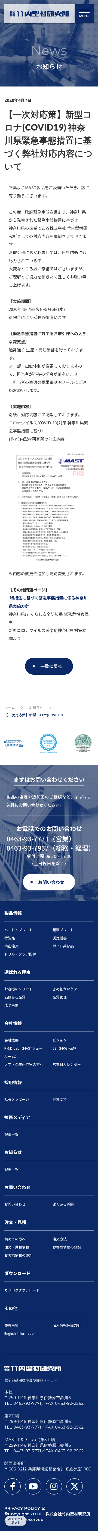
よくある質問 (63, 1204)
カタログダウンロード (22, 1290)
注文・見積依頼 (16, 1247)
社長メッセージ (16, 1099)
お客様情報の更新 (18, 1255)
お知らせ (36, 707)
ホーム (9, 707)
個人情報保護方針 (67, 1325)
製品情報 (13, 913)
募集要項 (60, 1099)
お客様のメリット (18, 988)
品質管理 (60, 997)
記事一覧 (11, 1134)
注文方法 (60, 1239)
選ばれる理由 (17, 972)
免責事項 (11, 1325)
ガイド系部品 (63, 945)
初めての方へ (15, 1239)
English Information (20, 1333)
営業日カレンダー (67, 1064)
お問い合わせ (17, 1187)
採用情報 (13, 1082)
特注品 (9, 937)
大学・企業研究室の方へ (23, 1064)
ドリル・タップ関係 (20, 954)
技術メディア (17, 1117)
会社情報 (13, 1023)
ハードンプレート (18, 929)
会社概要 (11, 1040)
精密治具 (11, 945)
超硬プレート (63, 929)
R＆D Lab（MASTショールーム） (23, 1052)
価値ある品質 (15, 997)
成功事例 (11, 1005)
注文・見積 (15, 1222)
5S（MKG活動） (65, 1048)
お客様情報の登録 (67, 1247)
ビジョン (60, 1040)
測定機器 (60, 937)
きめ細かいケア (65, 988)
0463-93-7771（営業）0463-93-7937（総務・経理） (49, 843)
